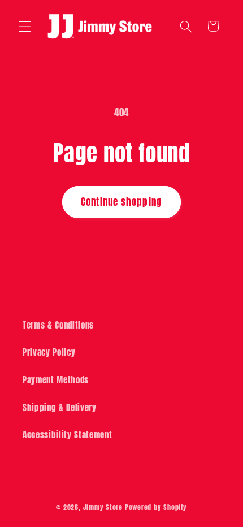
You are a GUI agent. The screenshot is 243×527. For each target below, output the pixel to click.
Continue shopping (121, 202)
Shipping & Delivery (60, 407)
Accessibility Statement (67, 434)
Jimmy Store (103, 507)
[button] (24, 26)
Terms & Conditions (58, 324)
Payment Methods (56, 379)
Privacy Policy (49, 351)
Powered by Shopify (156, 507)
